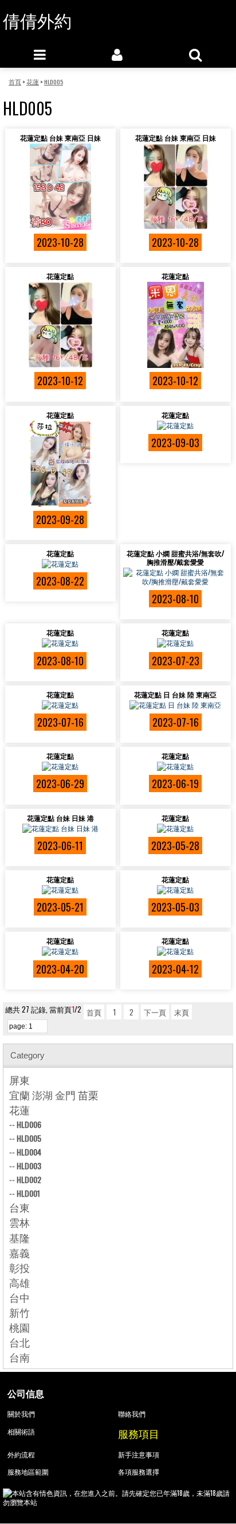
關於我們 (21, 1413)
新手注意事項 (138, 1454)
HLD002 (29, 1179)
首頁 (93, 1012)
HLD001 (28, 1193)
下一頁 (155, 1012)
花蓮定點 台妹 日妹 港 (60, 817)
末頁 (181, 1012)
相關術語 (21, 1431)
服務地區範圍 (28, 1471)
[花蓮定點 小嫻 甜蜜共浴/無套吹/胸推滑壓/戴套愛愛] (175, 577)
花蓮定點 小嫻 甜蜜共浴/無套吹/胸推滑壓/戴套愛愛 (175, 557)
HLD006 (29, 1124)
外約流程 (21, 1454)
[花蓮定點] (60, 325)
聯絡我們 (131, 1413)
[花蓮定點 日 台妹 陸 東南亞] (175, 704)
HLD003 (29, 1166)
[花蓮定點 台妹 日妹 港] (60, 828)
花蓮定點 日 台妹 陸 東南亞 (175, 694)
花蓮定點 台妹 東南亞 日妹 (60, 137)
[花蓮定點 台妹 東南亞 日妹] (60, 187)
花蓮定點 (60, 276)
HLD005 (29, 1138)
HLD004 (29, 1152)
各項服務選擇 (138, 1471)
